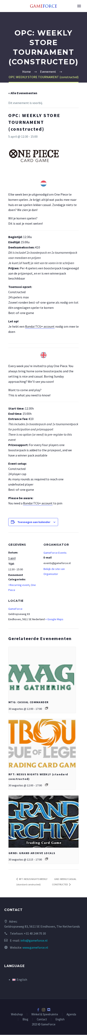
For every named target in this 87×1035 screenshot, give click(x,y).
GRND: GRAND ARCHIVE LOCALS (31, 853)
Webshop (17, 1014)
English (60, 1019)
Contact (42, 1019)
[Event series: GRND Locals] (46, 859)
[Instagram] (43, 1009)
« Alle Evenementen (22, 93)
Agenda (71, 1014)
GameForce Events (55, 552)
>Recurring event (18, 585)
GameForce (15, 609)
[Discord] (48, 1009)
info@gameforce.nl (34, 940)
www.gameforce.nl (35, 947)
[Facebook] (38, 1009)
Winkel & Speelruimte (44, 1014)
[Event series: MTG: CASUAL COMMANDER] (46, 708)
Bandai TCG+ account (40, 326)
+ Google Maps (54, 619)
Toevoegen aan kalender (33, 522)
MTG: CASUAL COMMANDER (28, 702)
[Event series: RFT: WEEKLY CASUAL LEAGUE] (46, 785)
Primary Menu (79, 6)
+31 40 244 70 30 (35, 933)
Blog (25, 1019)
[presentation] (42, 672)
